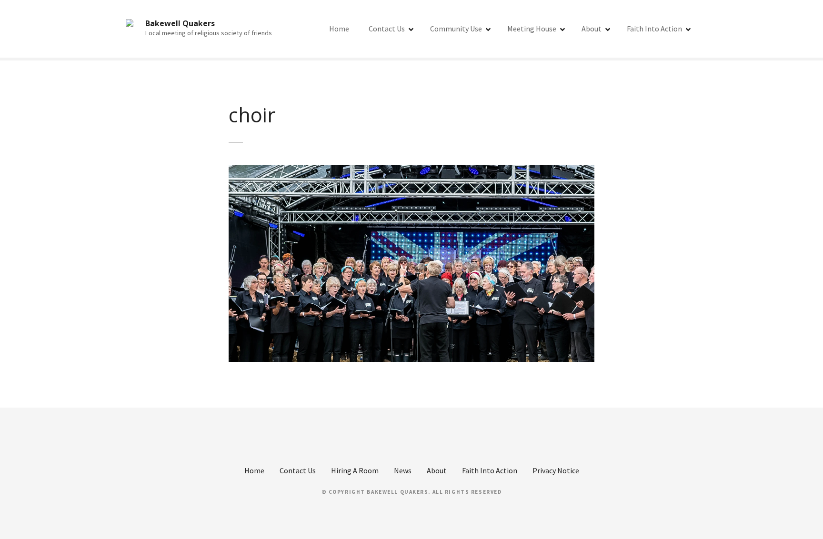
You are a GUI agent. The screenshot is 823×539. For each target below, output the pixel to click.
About (592, 28)
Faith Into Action (654, 28)
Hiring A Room (355, 470)
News (403, 470)
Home (339, 28)
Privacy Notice (555, 470)
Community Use (456, 28)
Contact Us (387, 28)
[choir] (411, 171)
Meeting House (531, 28)
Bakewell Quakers (180, 23)
